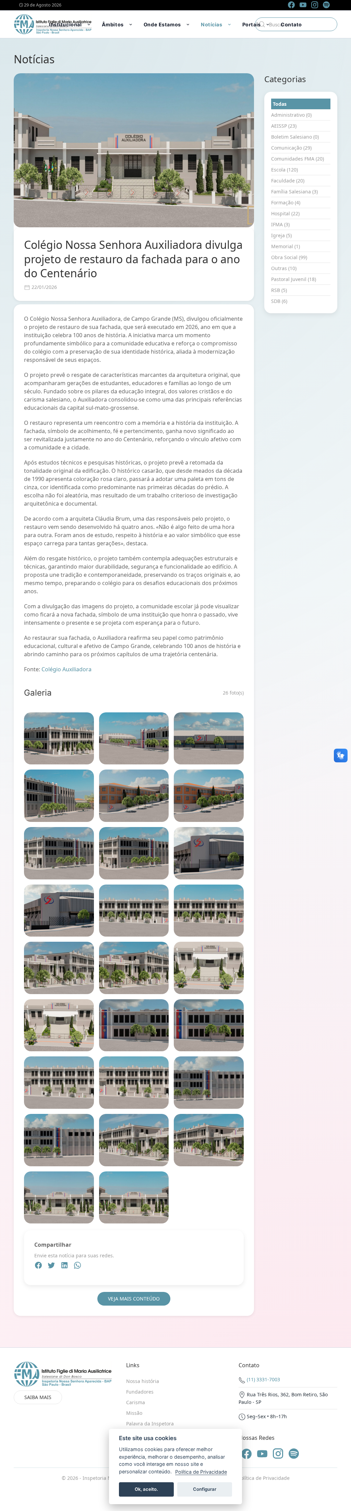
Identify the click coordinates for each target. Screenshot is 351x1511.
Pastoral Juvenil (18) (293, 279)
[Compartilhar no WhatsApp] (77, 1266)
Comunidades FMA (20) (297, 158)
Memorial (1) (285, 246)
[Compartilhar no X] (52, 1266)
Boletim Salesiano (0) (295, 137)
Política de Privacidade (264, 1478)
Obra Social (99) (289, 257)
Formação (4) (285, 202)
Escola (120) (284, 169)
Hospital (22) (285, 213)
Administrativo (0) (291, 115)
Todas (280, 104)
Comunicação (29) (291, 147)
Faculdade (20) (287, 180)
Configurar (204, 1489)
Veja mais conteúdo (134, 1298)
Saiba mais (37, 1397)
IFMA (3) (280, 224)
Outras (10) (283, 268)
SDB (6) (279, 301)
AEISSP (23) (283, 126)
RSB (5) (279, 290)
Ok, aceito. (146, 1489)
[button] (70, 24)
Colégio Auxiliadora (66, 669)
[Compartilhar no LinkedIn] (65, 1266)
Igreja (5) (281, 235)
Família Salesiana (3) (294, 191)
